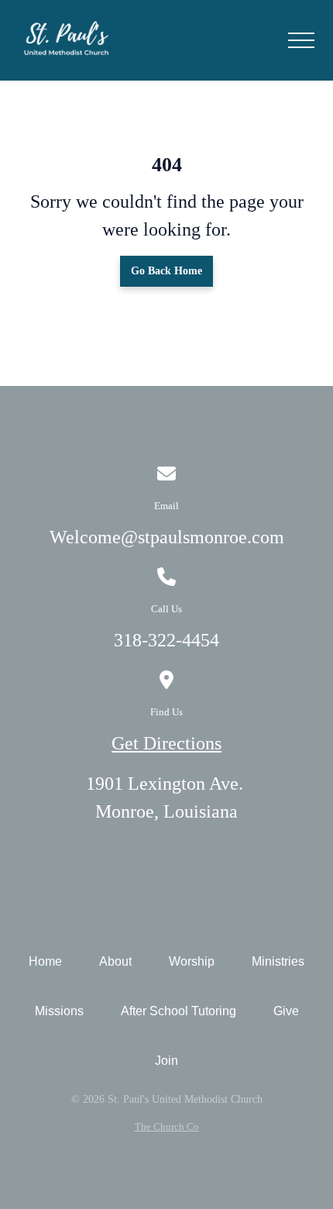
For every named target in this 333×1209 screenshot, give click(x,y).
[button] (301, 40)
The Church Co (167, 1126)
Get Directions (166, 743)
